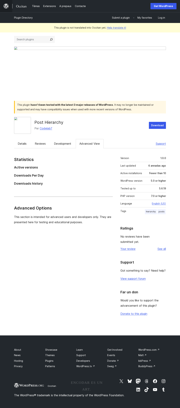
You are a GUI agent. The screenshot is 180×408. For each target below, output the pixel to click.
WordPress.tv (85, 366)
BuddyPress (146, 366)
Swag (112, 366)
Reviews (40, 143)
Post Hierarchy (48, 122)
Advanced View (89, 143)
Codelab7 (46, 128)
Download (157, 125)
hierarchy (151, 211)
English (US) (159, 203)
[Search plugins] (51, 39)
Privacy (18, 366)
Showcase (51, 349)
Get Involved (114, 349)
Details (22, 143)
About (17, 349)
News (17, 355)
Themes (50, 355)
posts (162, 211)
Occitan (52, 386)
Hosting (18, 360)
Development (62, 143)
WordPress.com (149, 349)
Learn (79, 349)
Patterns (50, 366)
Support (161, 143)
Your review (128, 249)
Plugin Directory (23, 17)
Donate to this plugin (133, 313)
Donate (113, 360)
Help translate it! (116, 27)
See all (162, 249)
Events (111, 355)
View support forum (133, 278)
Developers (83, 360)
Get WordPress (163, 6)
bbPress (144, 360)
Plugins (49, 360)
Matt (142, 355)
